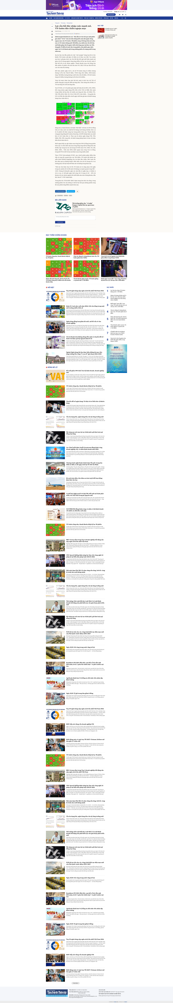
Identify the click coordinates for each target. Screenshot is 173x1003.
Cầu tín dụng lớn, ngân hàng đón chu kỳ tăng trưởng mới (85, 417)
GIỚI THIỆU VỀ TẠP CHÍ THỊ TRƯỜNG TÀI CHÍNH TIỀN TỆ (110, 993)
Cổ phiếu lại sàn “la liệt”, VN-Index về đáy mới (111, 29)
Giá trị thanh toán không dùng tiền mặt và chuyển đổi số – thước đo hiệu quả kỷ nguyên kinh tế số (85, 337)
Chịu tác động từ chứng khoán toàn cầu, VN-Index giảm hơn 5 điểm (86, 257)
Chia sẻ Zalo (71, 191)
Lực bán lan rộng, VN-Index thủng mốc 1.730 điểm (117, 291)
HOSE (70, 195)
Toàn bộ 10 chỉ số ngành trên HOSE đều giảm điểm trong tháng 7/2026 (112, 257)
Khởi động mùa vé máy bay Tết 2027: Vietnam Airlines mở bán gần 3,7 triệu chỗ (85, 740)
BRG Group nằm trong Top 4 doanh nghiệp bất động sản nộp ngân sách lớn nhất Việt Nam (85, 540)
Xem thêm (75, 983)
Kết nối (111, 18)
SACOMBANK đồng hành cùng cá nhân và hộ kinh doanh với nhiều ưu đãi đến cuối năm (84, 510)
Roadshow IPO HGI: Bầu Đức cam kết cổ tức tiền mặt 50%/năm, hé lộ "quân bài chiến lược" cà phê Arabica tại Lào (85, 664)
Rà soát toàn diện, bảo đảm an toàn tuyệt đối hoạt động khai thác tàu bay (84, 479)
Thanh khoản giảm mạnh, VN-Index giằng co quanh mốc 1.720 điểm (86, 279)
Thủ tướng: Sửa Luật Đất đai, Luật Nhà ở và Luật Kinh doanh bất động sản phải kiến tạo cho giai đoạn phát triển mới (85, 603)
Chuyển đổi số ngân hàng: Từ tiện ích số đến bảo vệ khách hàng (85, 402)
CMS (116, 1001)
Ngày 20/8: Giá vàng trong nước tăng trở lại (80, 647)
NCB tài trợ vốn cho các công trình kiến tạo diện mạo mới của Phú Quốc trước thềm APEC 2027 (85, 633)
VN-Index (66, 195)
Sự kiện (50, 18)
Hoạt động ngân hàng (58, 18)
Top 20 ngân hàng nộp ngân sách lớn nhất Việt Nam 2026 (85, 291)
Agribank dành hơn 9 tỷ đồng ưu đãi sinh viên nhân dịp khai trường (84, 679)
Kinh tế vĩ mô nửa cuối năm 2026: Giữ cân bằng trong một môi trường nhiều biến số (85, 307)
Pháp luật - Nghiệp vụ (89, 18)
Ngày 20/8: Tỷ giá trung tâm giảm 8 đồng (79, 693)
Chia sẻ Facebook (61, 191)
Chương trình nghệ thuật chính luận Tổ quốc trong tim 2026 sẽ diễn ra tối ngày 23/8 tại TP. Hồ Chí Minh (84, 464)
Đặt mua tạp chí (111, 14)
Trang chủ (57, 23)
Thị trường (67, 18)
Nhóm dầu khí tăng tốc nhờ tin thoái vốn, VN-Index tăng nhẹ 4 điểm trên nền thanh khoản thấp (58, 280)
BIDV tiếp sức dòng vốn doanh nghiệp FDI (80, 724)
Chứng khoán (69, 23)
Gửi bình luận (60, 222)
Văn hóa (116, 18)
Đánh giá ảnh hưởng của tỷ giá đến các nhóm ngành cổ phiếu (111, 36)
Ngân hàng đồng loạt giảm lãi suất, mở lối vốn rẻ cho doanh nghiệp (83, 322)
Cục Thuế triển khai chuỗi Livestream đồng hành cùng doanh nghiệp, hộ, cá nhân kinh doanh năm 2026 (84, 448)
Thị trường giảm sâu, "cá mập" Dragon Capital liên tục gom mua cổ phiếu (83, 205)
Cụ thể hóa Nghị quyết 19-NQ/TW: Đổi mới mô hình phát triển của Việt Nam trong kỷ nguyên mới (85, 494)
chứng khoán (60, 195)
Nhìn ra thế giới (98, 18)
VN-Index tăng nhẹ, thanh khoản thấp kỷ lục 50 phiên (58, 257)
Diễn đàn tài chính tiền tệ (77, 18)
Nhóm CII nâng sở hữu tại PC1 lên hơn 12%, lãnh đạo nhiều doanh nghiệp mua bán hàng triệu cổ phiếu (118, 298)
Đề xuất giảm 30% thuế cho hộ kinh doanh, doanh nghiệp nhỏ (85, 371)
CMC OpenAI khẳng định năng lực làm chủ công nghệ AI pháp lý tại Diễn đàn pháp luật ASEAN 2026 (84, 556)
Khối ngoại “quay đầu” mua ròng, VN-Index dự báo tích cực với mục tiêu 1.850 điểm (114, 279)
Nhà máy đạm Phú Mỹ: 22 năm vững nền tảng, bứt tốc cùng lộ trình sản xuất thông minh (85, 571)
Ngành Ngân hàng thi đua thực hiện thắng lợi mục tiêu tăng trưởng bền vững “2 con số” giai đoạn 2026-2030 (84, 353)
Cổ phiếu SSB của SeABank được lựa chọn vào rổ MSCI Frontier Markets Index (117, 333)
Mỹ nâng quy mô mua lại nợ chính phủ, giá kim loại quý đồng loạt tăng (84, 433)
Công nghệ (106, 18)
